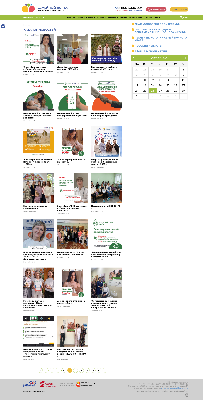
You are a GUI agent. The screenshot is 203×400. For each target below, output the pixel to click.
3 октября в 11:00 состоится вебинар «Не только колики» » (72, 208)
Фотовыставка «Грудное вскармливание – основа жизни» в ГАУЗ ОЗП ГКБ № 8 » (71, 352)
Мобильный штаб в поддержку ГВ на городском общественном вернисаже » (37, 304)
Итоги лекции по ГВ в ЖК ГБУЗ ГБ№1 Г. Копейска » (70, 253)
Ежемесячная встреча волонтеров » (35, 207)
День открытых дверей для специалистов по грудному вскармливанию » (106, 254)
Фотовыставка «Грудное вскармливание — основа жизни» (160, 31)
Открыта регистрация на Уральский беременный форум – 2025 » (104, 162)
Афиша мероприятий (151, 51)
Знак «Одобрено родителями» (157, 24)
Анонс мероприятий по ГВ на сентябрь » (71, 302)
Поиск (185, 17)
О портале (70, 17)
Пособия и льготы (148, 45)
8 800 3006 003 (130, 8)
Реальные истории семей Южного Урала (161, 39)
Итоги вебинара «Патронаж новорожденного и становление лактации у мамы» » (37, 352)
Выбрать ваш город (31, 17)
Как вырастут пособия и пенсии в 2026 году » (104, 68)
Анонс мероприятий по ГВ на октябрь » (71, 161)
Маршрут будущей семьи (131, 17)
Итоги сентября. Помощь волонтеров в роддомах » (105, 114)
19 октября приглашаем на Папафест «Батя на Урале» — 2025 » (37, 162)
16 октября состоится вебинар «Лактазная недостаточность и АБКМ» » (38, 69)
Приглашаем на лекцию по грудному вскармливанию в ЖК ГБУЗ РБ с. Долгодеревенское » (38, 255)
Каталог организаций (106, 17)
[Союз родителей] (29, 386)
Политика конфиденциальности (34, 391)
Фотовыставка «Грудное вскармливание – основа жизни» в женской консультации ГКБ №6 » (104, 304)
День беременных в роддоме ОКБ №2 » (67, 68)
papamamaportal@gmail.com (174, 388)
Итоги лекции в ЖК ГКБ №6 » (105, 207)
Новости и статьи (85, 17)
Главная (26, 25)
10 (99, 370)
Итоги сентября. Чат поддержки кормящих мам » (72, 114)
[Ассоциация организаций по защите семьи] (48, 386)
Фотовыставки (152, 17)
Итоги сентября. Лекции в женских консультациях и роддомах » (37, 115)
